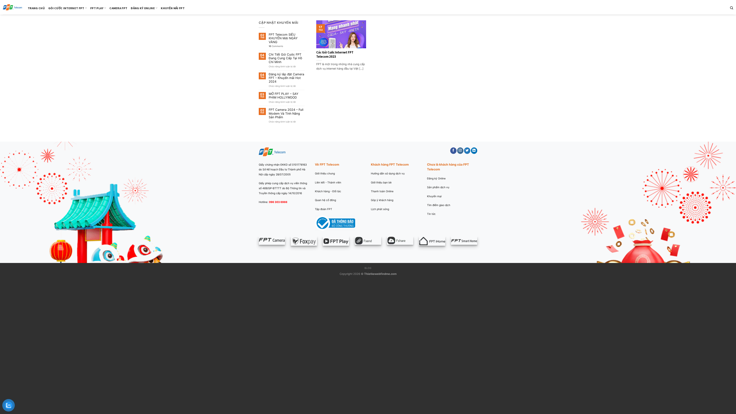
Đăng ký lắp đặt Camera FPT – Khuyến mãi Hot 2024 (286, 77)
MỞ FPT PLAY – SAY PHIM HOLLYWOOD (283, 95)
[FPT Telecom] (12, 7)
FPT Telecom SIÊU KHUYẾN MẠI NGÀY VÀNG (283, 38)
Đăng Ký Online (143, 8)
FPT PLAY (97, 8)
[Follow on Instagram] (460, 150)
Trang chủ (36, 8)
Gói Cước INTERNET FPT (66, 8)
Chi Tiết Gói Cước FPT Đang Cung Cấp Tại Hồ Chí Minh (285, 58)
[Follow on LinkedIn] (474, 150)
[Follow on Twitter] (467, 150)
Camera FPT (118, 8)
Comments (276, 46)
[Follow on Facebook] (453, 150)
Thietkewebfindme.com (380, 273)
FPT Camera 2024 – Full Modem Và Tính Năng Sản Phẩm (286, 113)
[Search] (731, 8)
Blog (368, 268)
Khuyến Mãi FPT (172, 8)
